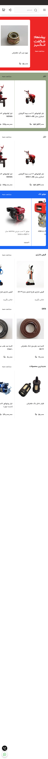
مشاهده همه (39, 51)
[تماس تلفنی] (4, 748)
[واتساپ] (4, 754)
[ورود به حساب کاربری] (10, 10)
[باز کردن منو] (44, 10)
